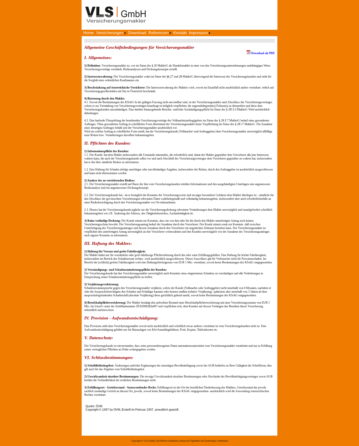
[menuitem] (88, 33)
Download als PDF (263, 53)
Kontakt (180, 33)
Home (88, 33)
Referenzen (158, 33)
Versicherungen (110, 33)
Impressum (198, 33)
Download (137, 33)
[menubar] (146, 33)
